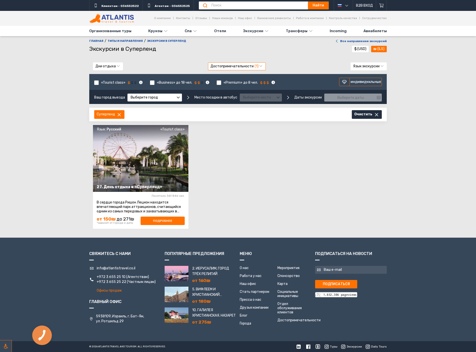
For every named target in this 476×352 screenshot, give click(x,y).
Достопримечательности (299, 320)
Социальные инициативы (287, 294)
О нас (244, 268)
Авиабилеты (375, 31)
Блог (243, 315)
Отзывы (201, 18)
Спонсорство (288, 276)
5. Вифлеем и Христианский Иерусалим (206, 292)
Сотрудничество (374, 18)
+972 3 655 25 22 (111, 282)
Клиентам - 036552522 (120, 6)
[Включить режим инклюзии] (6, 346)
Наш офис (245, 18)
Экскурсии (253, 31)
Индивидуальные (366, 82)
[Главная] (111, 18)
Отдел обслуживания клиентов (289, 308)
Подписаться (336, 284)
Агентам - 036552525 (172, 6)
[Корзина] (381, 5)
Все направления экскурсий (363, 41)
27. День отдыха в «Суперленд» (129, 186)
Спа (188, 31)
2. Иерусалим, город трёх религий (210, 271)
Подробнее (162, 221)
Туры (333, 346)
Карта (282, 284)
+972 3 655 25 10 (111, 277)
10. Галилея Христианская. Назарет (214, 313)
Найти (318, 5)
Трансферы (296, 31)
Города (245, 323)
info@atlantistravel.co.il (116, 268)
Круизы (155, 31)
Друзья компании (254, 307)
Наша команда (222, 18)
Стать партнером (254, 292)
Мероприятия (288, 268)
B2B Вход (364, 5)
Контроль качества (343, 18)
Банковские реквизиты (274, 18)
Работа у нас (251, 276)
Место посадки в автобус (215, 97)
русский (345, 5)
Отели (220, 31)
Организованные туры (110, 31)
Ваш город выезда (109, 97)
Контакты (183, 18)
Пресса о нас (250, 300)
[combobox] (154, 97)
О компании (162, 18)
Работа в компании (310, 18)
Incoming (338, 31)
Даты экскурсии (308, 97)
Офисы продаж (109, 290)
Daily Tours (379, 346)
